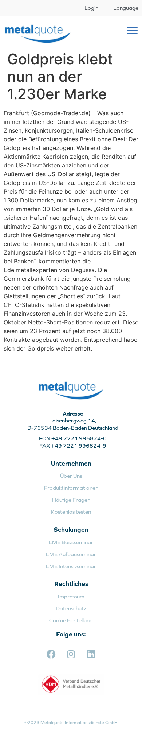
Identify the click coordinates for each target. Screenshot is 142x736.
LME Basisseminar (71, 542)
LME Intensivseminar (71, 566)
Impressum (71, 596)
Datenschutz (71, 608)
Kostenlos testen (71, 512)
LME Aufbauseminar (71, 554)
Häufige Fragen (71, 500)
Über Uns (71, 476)
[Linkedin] (91, 654)
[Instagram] (71, 654)
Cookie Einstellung (71, 620)
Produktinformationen (71, 488)
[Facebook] (51, 654)
